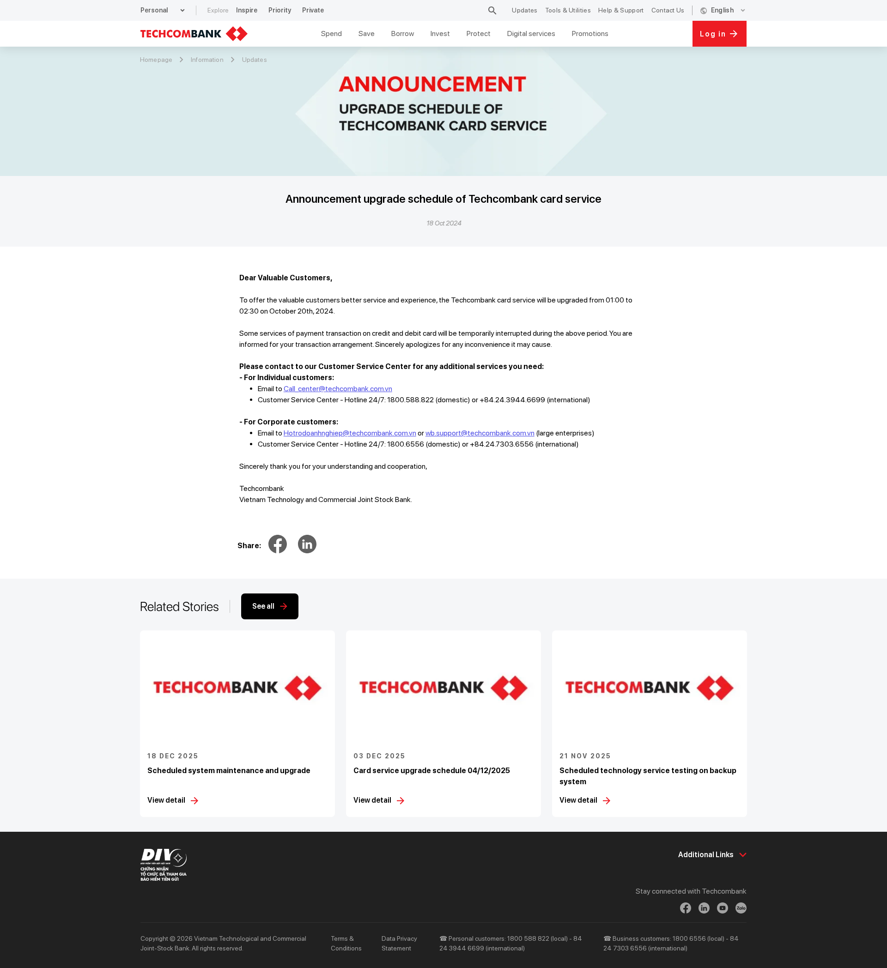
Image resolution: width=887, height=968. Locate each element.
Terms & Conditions (346, 943)
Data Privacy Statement (399, 943)
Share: (249, 545)
